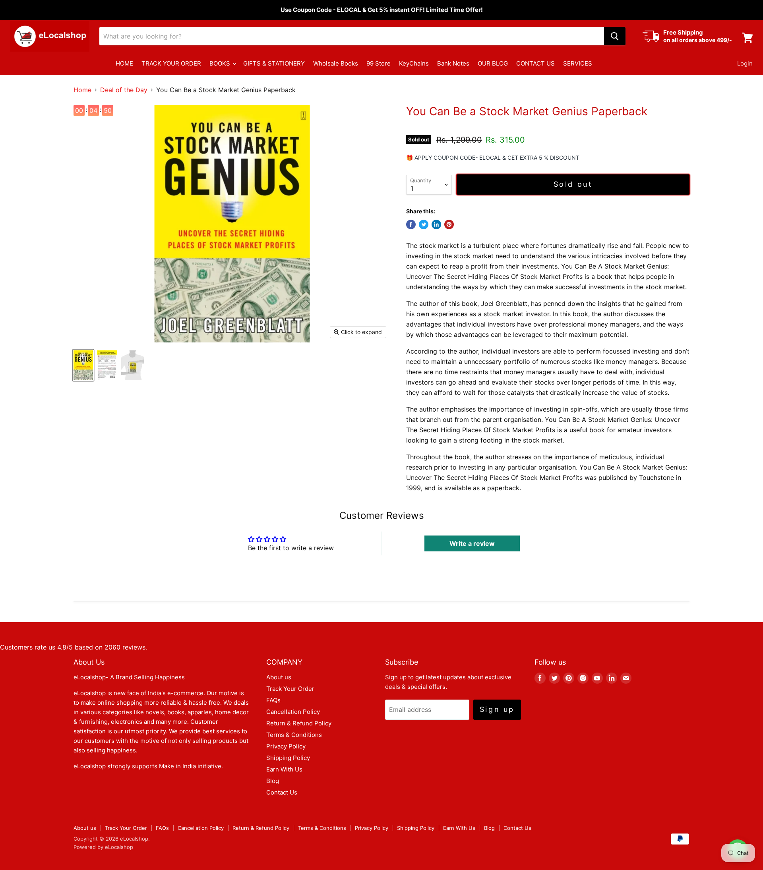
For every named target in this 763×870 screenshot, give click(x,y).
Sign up (497, 709)
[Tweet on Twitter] (423, 224)
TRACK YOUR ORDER (171, 63)
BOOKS (220, 63)
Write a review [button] (472, 543)
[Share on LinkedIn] (436, 224)
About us (278, 677)
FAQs (273, 700)
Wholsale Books (335, 63)
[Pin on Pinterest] (449, 224)
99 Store (378, 63)
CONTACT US (535, 63)
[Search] (615, 36)
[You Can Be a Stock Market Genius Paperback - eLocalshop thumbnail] (83, 365)
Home (82, 89)
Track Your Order (290, 688)
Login (745, 63)
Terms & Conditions (294, 735)
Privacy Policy (286, 746)
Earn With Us (284, 769)
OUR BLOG (493, 63)
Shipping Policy (288, 758)
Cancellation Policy (293, 711)
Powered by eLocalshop (103, 847)
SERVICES (577, 63)
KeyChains (414, 63)
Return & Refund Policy (298, 723)
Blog (272, 781)
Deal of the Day (123, 89)
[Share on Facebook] (411, 224)
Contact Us (281, 792)
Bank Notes (453, 63)
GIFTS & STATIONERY (274, 63)
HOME (124, 63)
